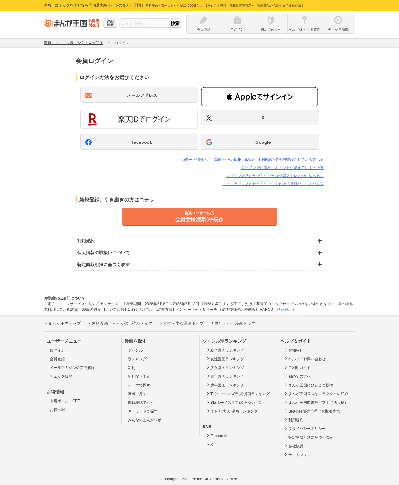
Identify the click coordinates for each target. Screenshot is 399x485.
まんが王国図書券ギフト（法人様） (318, 402)
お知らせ (295, 350)
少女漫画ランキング (227, 368)
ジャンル (135, 350)
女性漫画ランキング (227, 359)
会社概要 (295, 446)
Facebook (218, 436)
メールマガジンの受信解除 (72, 368)
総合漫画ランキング (227, 350)
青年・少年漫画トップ (235, 323)
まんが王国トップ (64, 323)
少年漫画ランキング (227, 385)
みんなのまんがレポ (144, 420)
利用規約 (295, 420)
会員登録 (57, 359)
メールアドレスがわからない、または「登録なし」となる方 (273, 184)
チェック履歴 (61, 376)
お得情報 (57, 410)
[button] (259, 96)
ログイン (57, 350)
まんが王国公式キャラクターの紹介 (318, 394)
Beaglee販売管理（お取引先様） (316, 411)
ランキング (137, 359)
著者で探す (137, 394)
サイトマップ (299, 455)
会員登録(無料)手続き (199, 216)
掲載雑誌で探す (141, 402)
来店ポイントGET (65, 401)
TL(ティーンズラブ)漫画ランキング (240, 394)
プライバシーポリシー (307, 429)
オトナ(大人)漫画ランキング (234, 411)
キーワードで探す (143, 411)
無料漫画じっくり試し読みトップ (122, 323)
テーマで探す (139, 385)
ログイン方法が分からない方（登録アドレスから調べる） (275, 176)
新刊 (131, 368)
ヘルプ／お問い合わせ (307, 359)
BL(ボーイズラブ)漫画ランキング (238, 402)
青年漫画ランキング (227, 376)
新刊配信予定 (139, 376)
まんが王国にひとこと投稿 (310, 385)
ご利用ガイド (299, 368)
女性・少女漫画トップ (183, 323)
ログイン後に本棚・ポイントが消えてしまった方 (282, 168)
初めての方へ (299, 376)
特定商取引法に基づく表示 (310, 437)
